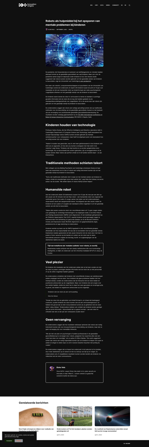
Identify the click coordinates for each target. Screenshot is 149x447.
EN (125, 5)
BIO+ (91, 5)
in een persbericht (85, 81)
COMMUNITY (115, 5)
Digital (71, 29)
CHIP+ (96, 5)
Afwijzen (18, 440)
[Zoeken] (129, 5)
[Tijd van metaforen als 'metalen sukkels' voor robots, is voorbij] (74, 249)
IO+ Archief (127, 443)
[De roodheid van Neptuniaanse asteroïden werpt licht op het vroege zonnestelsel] (112, 416)
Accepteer (9, 440)
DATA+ (102, 5)
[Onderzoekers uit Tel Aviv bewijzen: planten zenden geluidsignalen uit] (74, 416)
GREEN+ (108, 5)
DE (122, 5)
